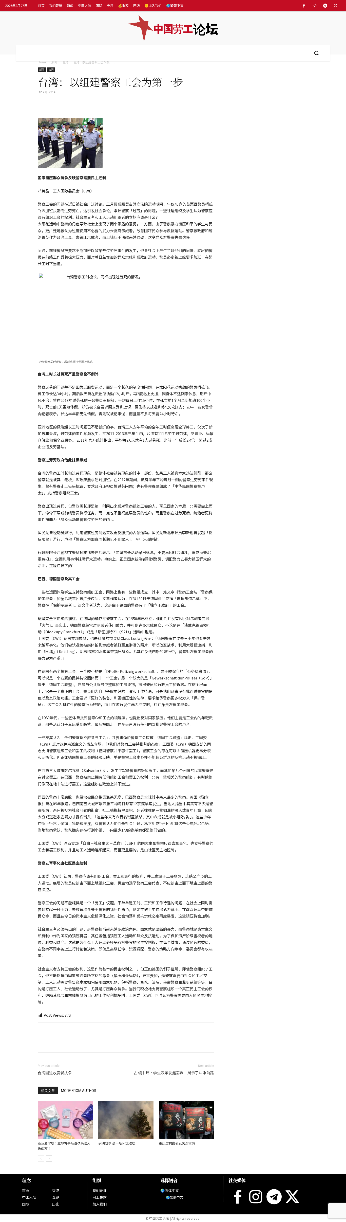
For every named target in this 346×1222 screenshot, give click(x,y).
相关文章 (48, 1091)
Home (42, 62)
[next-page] (49, 1158)
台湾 (65, 62)
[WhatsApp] (66, 103)
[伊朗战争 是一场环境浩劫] (125, 1120)
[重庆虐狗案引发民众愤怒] (186, 1120)
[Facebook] (304, 6)
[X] (335, 6)
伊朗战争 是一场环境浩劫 (116, 1143)
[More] (101, 103)
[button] (316, 53)
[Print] (78, 103)
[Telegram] (325, 6)
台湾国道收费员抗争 (55, 1073)
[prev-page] (41, 1158)
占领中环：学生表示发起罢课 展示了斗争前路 (174, 1073)
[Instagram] (314, 6)
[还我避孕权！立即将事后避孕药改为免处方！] (65, 1120)
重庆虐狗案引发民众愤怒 (177, 1143)
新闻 (54, 62)
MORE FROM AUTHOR (78, 1091)
